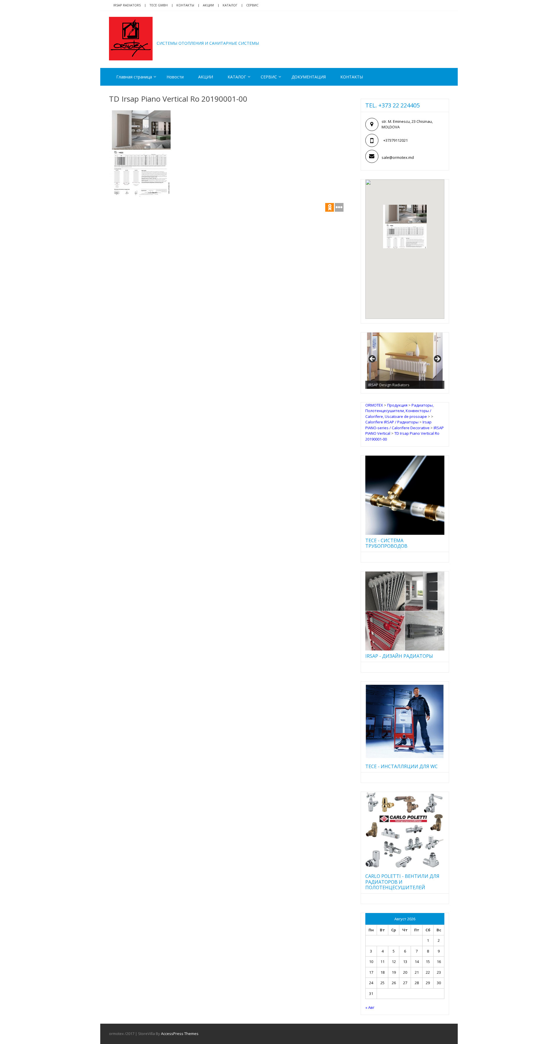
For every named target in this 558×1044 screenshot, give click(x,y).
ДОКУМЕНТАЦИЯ (308, 77)
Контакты (185, 5)
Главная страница (134, 77)
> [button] (437, 359)
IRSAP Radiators (127, 5)
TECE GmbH (158, 5)
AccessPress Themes (179, 1033)
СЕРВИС (269, 77)
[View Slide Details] (404, 361)
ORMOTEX (182, 34)
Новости (175, 77)
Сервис (252, 5)
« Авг (369, 1007)
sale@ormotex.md (398, 157)
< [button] (372, 359)
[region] (404, 361)
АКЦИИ (208, 5)
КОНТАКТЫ (351, 77)
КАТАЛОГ (230, 5)
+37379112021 (395, 140)
